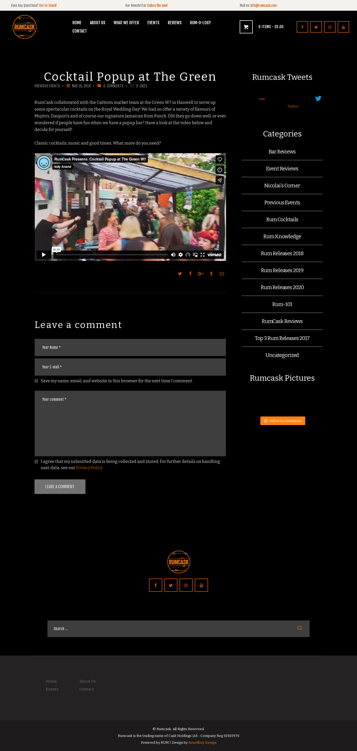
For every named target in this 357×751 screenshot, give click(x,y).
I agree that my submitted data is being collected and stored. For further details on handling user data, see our (130, 464)
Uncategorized (282, 355)
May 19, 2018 (81, 86)
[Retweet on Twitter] (271, 107)
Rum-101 (282, 304)
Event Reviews (282, 168)
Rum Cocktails (282, 219)
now (262, 99)
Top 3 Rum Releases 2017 (282, 338)
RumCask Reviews (282, 321)
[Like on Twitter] (281, 107)
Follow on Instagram (285, 421)
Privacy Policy (89, 467)
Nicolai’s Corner (282, 185)
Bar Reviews (282, 151)
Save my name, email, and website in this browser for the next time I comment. (117, 380)
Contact (86, 689)
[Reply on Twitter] (261, 107)
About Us (87, 681)
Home (51, 681)
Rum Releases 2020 (282, 287)
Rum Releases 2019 (282, 270)
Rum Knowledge (282, 236)
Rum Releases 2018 (282, 253)
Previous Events (47, 86)
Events (52, 689)
